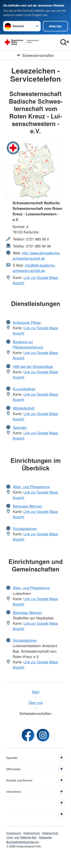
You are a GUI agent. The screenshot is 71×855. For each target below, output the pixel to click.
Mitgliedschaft (24, 408)
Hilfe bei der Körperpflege (33, 366)
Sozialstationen (25, 528)
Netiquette (45, 837)
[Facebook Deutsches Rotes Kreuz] (28, 735)
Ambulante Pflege (27, 322)
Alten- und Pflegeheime (31, 486)
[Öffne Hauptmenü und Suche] (64, 42)
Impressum (13, 833)
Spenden (20, 427)
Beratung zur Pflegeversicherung (28, 344)
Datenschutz (31, 833)
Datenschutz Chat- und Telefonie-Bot (32, 835)
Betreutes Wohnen (27, 506)
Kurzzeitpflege (24, 388)
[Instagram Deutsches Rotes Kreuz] (43, 735)
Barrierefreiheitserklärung (22, 842)
